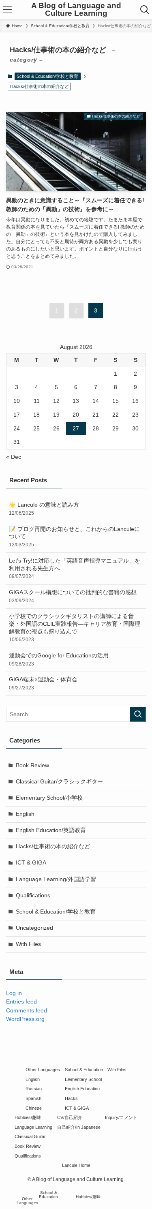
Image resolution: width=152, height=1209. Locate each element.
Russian (34, 1088)
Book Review (32, 765)
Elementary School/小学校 (49, 798)
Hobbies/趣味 (28, 1117)
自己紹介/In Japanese (79, 1127)
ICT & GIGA (31, 863)
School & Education (84, 1069)
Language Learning (33, 1127)
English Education (82, 1088)
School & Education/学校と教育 (47, 76)
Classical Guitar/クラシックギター (59, 782)
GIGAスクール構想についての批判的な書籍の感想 (73, 596)
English (25, 814)
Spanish (33, 1098)
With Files (28, 944)
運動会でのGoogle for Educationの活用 (59, 660)
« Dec (13, 457)
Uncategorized (34, 928)
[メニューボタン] (7, 9)
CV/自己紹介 (69, 1117)
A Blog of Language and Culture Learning (76, 9)
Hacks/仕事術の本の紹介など (53, 846)
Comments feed (26, 1011)
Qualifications (33, 895)
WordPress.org (25, 1019)
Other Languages (43, 1069)
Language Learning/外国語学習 (56, 879)
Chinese (34, 1108)
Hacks (71, 1098)
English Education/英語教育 (51, 830)
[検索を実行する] (138, 714)
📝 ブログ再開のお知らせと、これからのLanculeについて (74, 537)
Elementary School (83, 1079)
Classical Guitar (30, 1136)
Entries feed (21, 1002)
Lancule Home (76, 1165)
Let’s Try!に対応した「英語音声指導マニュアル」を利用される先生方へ (74, 569)
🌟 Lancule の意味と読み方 (44, 509)
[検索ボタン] (144, 9)
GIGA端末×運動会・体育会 (43, 683)
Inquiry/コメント (121, 1117)
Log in (14, 993)
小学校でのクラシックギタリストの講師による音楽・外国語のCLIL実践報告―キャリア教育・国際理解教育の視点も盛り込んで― (74, 628)
